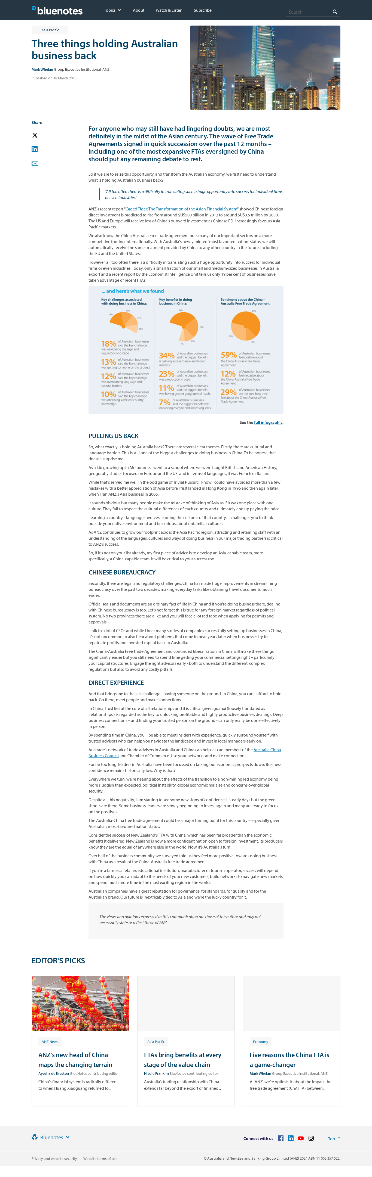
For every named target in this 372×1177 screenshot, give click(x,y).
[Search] (335, 12)
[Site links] (67, 1137)
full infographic (268, 422)
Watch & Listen (169, 10)
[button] (42, 135)
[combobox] (313, 12)
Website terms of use (100, 1158)
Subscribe (203, 10)
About (138, 10)
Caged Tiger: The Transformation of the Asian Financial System (181, 209)
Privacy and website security (54, 1158)
